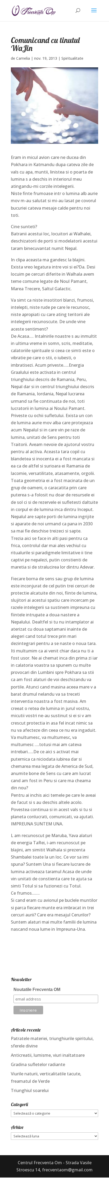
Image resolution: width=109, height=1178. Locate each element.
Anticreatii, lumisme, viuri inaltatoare (48, 1055)
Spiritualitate (72, 58)
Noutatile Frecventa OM (36, 989)
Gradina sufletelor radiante (38, 1064)
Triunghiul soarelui (30, 1090)
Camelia (23, 58)
